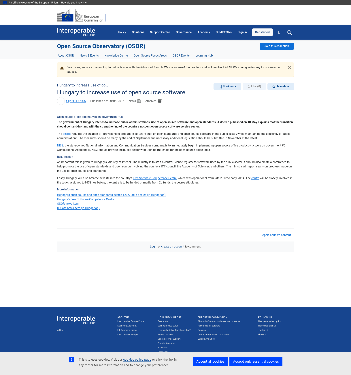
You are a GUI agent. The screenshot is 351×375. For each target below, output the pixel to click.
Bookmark (229, 86)
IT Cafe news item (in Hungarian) (78, 208)
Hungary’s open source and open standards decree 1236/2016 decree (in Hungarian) (111, 195)
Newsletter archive (267, 325)
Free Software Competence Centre (155, 178)
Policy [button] (122, 32)
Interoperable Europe (127, 334)
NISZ (60, 145)
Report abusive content (276, 235)
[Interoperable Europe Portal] (76, 32)
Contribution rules (166, 343)
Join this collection (277, 46)
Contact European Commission (213, 334)
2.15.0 (60, 330)
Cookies (202, 330)
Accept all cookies (210, 361)
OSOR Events (181, 55)
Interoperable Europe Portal (130, 321)
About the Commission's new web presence (219, 321)
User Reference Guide (168, 325)
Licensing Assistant (127, 325)
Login (153, 246)
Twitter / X (263, 330)
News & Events (89, 55)
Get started (262, 32)
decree (67, 134)
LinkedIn (262, 334)
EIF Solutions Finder (127, 330)
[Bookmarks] (280, 32)
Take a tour (163, 321)
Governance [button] (184, 32)
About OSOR (66, 55)
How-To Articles (165, 334)
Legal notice (163, 352)
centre (255, 178)
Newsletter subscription (269, 321)
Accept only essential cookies (256, 361)
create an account (172, 246)
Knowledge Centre (116, 55)
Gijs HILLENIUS (76, 101)
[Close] (289, 67)
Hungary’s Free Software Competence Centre (85, 199)
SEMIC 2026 (224, 32)
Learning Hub (204, 55)
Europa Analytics (206, 339)
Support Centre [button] (160, 32)
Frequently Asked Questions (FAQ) (174, 330)
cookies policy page (137, 359)
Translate (283, 86)
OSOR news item (68, 203)
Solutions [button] (138, 32)
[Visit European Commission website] (83, 15)
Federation (163, 347)
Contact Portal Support (169, 339)
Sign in (242, 32)
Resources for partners (209, 325)
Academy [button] (204, 32)
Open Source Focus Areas (150, 55)
